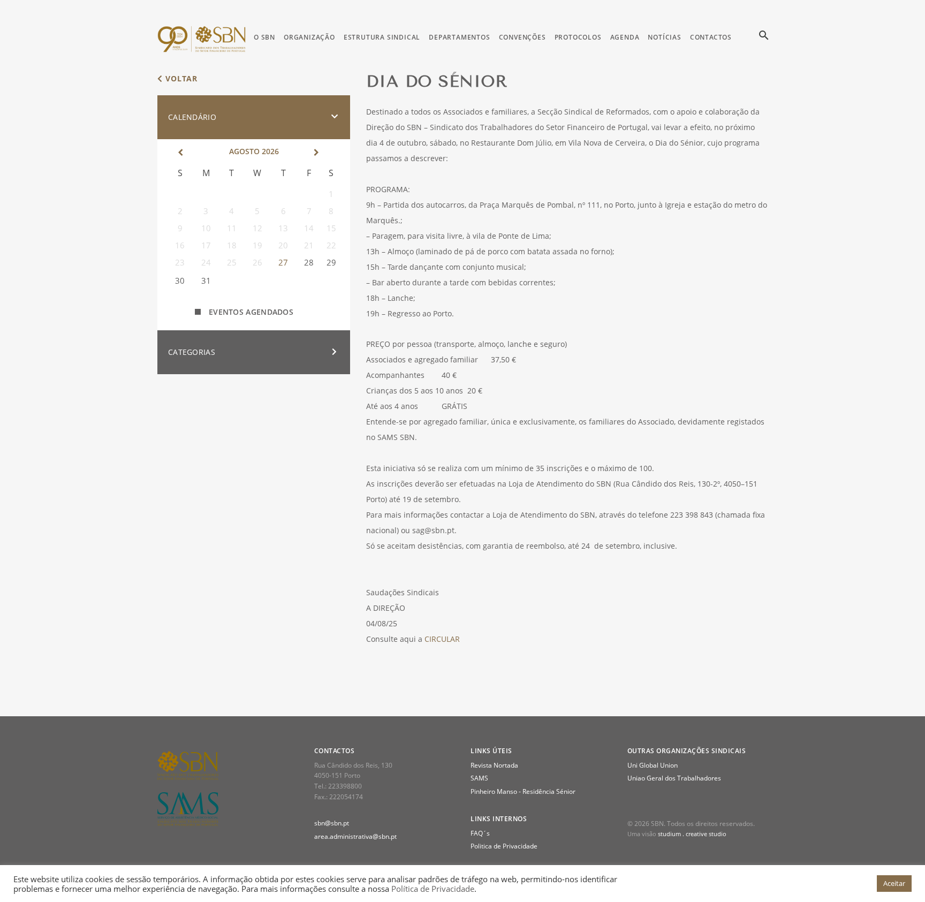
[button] (253, 117)
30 (180, 280)
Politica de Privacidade (504, 846)
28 (309, 262)
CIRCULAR (442, 639)
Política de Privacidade (432, 888)
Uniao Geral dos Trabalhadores (674, 778)
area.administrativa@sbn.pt (355, 836)
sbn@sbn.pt (331, 823)
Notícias (664, 37)
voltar (180, 78)
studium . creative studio (692, 834)
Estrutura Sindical (382, 37)
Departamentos (459, 37)
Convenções (522, 37)
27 (283, 262)
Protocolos (578, 37)
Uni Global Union (652, 765)
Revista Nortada (494, 765)
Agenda (625, 37)
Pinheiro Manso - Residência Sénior (523, 791)
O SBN (264, 37)
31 (206, 280)
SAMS (479, 778)
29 (331, 262)
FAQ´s (480, 833)
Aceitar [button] (894, 883)
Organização (309, 37)
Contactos (711, 37)
